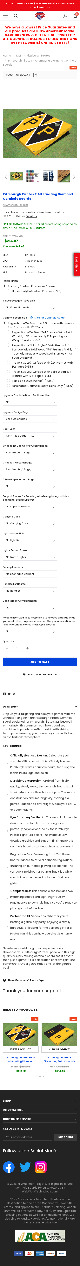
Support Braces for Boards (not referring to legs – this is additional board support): (36, 498)
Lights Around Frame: (15, 550)
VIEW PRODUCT (20, 1049)
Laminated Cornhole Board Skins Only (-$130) (42, 386)
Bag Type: (9, 429)
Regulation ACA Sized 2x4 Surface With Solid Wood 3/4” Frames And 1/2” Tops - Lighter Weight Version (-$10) (42, 336)
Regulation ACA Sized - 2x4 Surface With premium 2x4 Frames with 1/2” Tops (42, 325)
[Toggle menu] (5, 15)
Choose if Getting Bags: (17, 462)
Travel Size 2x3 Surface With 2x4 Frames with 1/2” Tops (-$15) (42, 365)
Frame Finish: (10, 281)
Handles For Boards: (14, 584)
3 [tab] (43, 1076)
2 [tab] (40, 1076)
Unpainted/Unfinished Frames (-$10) (37, 291)
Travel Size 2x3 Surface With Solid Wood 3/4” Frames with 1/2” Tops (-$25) (42, 374)
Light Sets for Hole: (14, 533)
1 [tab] (36, 1076)
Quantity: (8, 641)
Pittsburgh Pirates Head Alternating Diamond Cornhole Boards (21, 1061)
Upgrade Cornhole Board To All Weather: (27, 395)
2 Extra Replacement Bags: (19, 479)
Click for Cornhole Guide (49, 317)
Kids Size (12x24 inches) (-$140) (33, 381)
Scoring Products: (13, 567)
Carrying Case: (12, 516)
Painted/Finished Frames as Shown (31, 286)
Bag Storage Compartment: (20, 600)
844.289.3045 (12, 216)
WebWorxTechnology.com (40, 1191)
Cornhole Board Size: (34, 317)
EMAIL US (44, 7)
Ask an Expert (38, 980)
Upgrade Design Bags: (16, 412)
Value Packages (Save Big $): (20, 300)
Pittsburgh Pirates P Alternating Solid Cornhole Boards (59, 1061)
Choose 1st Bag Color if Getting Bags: (25, 445)
